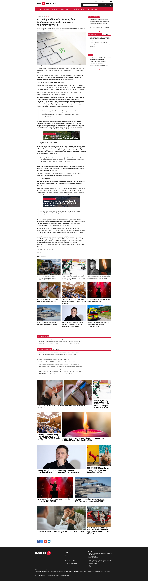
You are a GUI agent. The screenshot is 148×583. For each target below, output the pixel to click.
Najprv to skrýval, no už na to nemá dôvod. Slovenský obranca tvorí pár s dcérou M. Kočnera (59, 371)
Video (82, 9)
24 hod (107, 34)
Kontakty (94, 9)
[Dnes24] (50, 3)
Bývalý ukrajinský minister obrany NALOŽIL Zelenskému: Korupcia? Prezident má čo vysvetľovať (60, 366)
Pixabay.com (42, 65)
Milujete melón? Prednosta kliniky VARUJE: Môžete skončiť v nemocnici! (99, 62)
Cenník (66, 555)
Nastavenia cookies (69, 560)
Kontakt (66, 552)
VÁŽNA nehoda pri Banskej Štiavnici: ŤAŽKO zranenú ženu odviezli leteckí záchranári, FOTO (100, 24)
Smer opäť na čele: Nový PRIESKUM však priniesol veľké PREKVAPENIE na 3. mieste (100, 37)
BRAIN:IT (67, 575)
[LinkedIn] (49, 541)
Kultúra (76, 9)
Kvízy (87, 9)
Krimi (62, 9)
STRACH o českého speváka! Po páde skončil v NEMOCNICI (51, 357)
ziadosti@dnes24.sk (92, 563)
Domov (40, 9)
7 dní (103, 34)
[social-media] (89, 566)
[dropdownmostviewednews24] (99, 49)
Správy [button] (55, 9)
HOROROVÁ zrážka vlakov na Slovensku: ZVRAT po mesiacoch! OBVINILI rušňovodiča (57, 369)
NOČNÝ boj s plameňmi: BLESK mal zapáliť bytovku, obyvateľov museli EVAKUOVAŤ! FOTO (100, 28)
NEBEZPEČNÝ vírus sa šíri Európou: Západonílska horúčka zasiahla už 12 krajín (56, 373)
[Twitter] (42, 541)
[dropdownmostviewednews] (99, 32)
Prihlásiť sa (105, 5)
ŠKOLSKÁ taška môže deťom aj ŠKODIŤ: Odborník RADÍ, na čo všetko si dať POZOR (99, 66)
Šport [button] (68, 9)
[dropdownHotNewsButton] (99, 70)
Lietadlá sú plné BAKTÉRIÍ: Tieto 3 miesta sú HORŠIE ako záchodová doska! (100, 58)
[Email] (45, 541)
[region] (55, 3)
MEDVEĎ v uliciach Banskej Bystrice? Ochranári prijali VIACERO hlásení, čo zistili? (100, 20)
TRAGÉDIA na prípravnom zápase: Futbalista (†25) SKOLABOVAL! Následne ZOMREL (100, 41)
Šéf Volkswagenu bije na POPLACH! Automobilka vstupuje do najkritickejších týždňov (57, 361)
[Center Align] (99, 5)
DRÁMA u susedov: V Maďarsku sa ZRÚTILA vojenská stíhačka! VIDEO (54, 359)
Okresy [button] (46, 9)
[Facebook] (38, 541)
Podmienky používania (70, 558)
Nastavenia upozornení (70, 563)
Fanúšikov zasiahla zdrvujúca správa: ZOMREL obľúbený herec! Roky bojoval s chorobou (58, 364)
